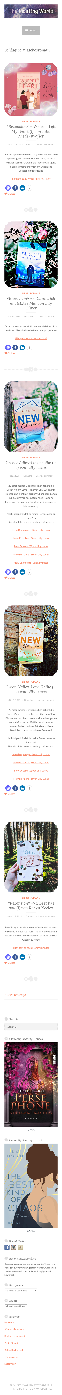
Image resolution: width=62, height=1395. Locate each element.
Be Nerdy (9, 1322)
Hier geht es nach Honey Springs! (31, 947)
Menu (32, 30)
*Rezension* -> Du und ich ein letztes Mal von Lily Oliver (31, 303)
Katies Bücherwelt (13, 1349)
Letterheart (10, 1363)
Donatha (29, 144)
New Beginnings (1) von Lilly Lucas (31, 529)
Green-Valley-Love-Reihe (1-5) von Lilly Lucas (31, 465)
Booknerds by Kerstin (15, 1336)
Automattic (43, 1389)
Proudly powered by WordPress (31, 1385)
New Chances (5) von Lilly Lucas (31, 562)
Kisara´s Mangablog (14, 1329)
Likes (11, 193)
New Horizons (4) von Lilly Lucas (31, 554)
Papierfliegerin (11, 1343)
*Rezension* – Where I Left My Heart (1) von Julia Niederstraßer (31, 131)
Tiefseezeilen (11, 1356)
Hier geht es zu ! (31, 178)
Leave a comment (46, 144)
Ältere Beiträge (15, 995)
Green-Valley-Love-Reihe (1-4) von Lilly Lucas (31, 689)
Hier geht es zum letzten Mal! (31, 338)
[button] (8, 188)
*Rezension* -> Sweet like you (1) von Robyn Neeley (31, 905)
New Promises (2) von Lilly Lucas (31, 538)
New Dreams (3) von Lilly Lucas (31, 546)
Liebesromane (31, 121)
